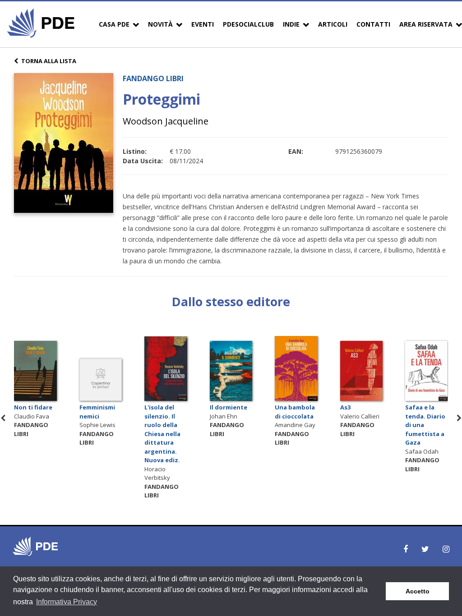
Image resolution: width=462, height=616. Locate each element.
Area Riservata (426, 24)
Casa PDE (114, 24)
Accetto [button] (418, 591)
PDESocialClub (248, 24)
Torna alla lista (48, 61)
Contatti (373, 24)
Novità (160, 24)
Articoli (332, 24)
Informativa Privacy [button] (66, 602)
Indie (291, 24)
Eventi (202, 24)
